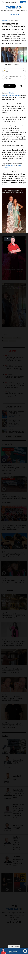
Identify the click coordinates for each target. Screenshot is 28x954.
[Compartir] (21, 86)
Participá (23, 2)
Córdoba (16, 10)
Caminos (13, 2)
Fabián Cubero (10, 165)
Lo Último (3, 10)
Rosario (23, 10)
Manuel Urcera (14, 95)
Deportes (7, 2)
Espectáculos (5, 20)
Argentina (9, 10)
